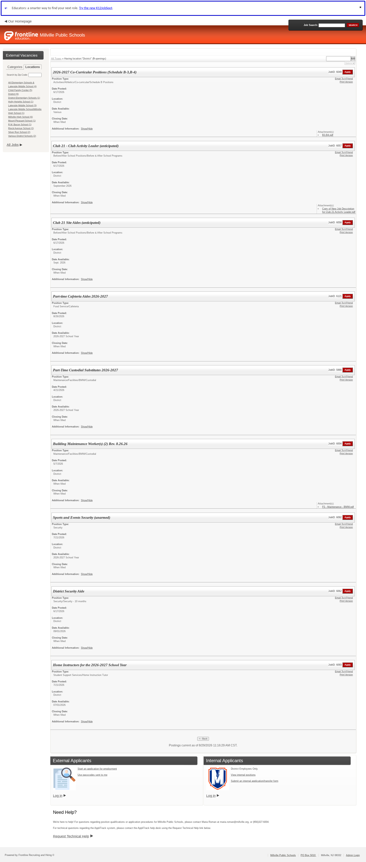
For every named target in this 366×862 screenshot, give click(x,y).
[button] (361, 8)
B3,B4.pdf (327, 135)
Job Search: (311, 25)
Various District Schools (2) (22, 136)
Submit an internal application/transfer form (254, 781)
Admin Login (353, 855)
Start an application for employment (97, 768)
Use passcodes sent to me (92, 774)
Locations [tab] (32, 67)
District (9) (13, 94)
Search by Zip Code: (17, 75)
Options (348, 63)
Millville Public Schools (283, 855)
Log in (57, 795)
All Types (56, 58)
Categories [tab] (14, 67)
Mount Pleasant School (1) (22, 120)
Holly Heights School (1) (20, 101)
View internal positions (243, 774)
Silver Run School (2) (19, 132)
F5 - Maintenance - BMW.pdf (338, 506)
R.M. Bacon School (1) (19, 124)
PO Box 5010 (308, 855)
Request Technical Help (71, 836)
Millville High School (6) (20, 117)
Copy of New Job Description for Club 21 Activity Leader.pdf (338, 210)
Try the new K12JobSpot (95, 8)
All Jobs (13, 145)
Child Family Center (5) (20, 90)
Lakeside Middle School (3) (22, 105)
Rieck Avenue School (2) (21, 128)
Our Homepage (20, 21)
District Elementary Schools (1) (24, 98)
